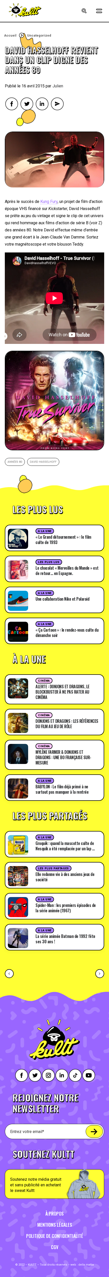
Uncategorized (39, 35)
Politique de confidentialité (54, 1236)
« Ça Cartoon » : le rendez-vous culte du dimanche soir (66, 632)
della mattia (86, 1264)
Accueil (10, 35)
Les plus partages (53, 868)
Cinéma (44, 680)
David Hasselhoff (43, 462)
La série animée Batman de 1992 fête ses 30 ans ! (65, 939)
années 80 (15, 462)
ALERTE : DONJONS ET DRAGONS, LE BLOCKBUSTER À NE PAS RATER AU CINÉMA (62, 691)
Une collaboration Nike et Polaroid (62, 599)
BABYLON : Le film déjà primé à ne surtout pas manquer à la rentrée (61, 789)
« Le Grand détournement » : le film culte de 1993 (63, 539)
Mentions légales (54, 1224)
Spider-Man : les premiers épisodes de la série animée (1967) (65, 908)
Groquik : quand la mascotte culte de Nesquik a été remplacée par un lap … (65, 846)
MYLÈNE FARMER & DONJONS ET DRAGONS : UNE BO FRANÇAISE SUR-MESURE (63, 757)
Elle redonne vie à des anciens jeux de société (64, 877)
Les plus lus (49, 562)
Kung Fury (49, 201)
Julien (57, 86)
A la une (44, 531)
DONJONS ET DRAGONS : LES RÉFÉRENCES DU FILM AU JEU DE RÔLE (66, 723)
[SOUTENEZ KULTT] (54, 1171)
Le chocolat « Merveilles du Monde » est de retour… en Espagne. (67, 570)
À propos (54, 1213)
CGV (54, 1247)
